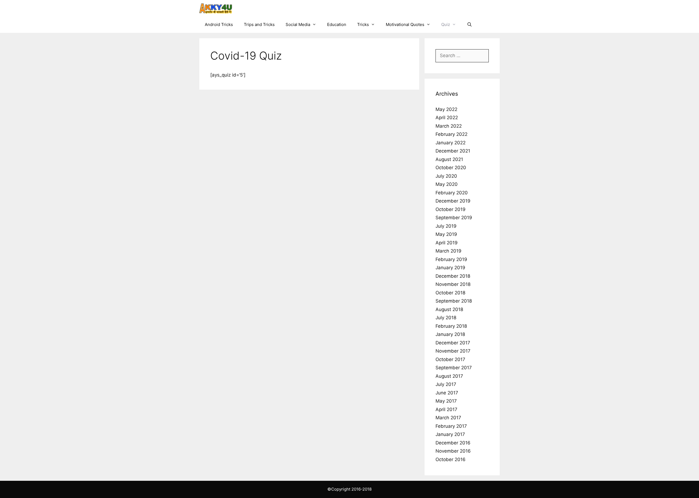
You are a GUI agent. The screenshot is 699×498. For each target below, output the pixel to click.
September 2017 (454, 367)
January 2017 (450, 434)
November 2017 (453, 351)
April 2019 (447, 242)
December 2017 (453, 342)
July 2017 (446, 384)
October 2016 (451, 459)
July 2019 (446, 226)
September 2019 (454, 217)
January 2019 (450, 267)
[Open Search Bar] (469, 24)
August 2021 (449, 159)
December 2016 (453, 443)
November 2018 (453, 284)
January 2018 (450, 334)
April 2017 (446, 409)
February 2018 (451, 326)
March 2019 (448, 251)
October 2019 (451, 209)
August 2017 (449, 376)
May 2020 (447, 184)
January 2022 (451, 142)
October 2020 (451, 167)
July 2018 (446, 317)
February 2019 (451, 259)
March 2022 (449, 126)
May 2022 (446, 109)
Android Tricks (219, 24)
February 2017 (451, 426)
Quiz (445, 24)
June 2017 (447, 393)
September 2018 (454, 301)
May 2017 (446, 401)
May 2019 (446, 234)
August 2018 (449, 309)
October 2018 (450, 292)
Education (336, 24)
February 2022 (451, 134)
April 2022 (447, 117)
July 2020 (446, 176)
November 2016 (453, 451)
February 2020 (452, 192)
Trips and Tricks (259, 24)
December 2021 (453, 151)
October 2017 (450, 359)
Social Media (298, 24)
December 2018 (453, 276)
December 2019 (453, 201)
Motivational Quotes (405, 24)
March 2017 (448, 417)
